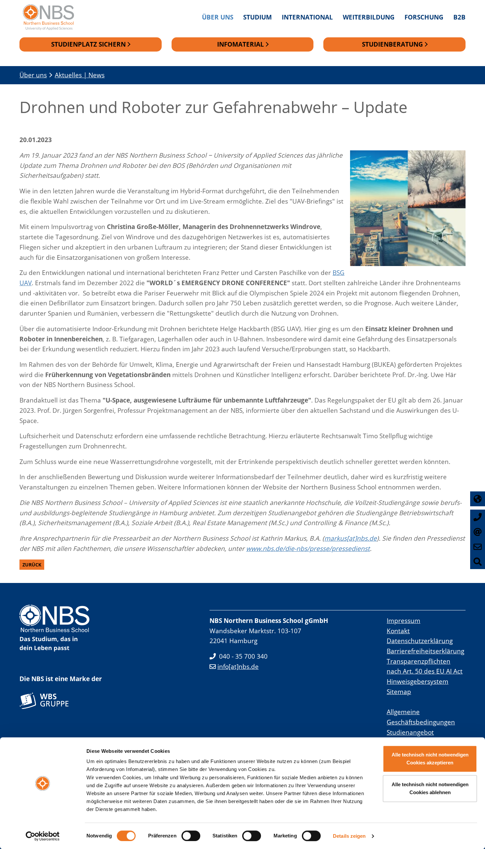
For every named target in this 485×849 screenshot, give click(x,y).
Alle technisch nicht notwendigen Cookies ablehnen (430, 788)
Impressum (403, 620)
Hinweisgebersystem (417, 681)
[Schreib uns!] (477, 531)
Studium (257, 17)
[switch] (190, 835)
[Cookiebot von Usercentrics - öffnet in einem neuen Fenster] (43, 836)
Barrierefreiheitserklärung (425, 650)
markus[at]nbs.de (350, 538)
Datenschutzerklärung (420, 640)
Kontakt (398, 630)
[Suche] (477, 561)
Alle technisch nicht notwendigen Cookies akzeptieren (430, 758)
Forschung (423, 17)
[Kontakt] (477, 546)
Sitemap (399, 691)
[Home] (51, 17)
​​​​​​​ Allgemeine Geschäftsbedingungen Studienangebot (421, 721)
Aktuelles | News (80, 74)
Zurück (31, 564)
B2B (459, 17)
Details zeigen (349, 836)
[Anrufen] (477, 517)
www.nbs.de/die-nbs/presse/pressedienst (308, 548)
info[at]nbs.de (238, 666)
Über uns (217, 17)
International (307, 17)
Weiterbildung (369, 17)
